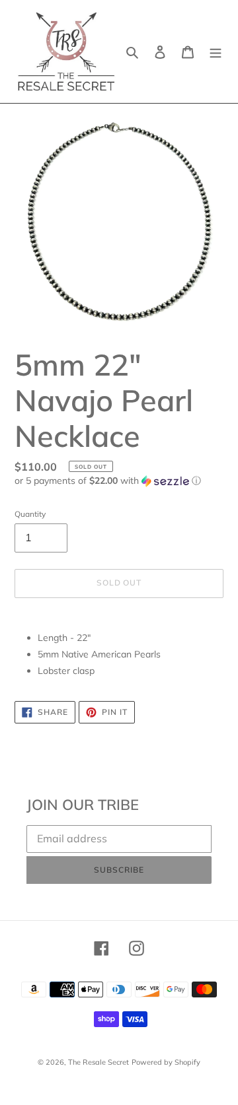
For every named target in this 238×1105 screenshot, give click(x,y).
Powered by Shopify (166, 1062)
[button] (108, 481)
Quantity (30, 514)
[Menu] (215, 51)
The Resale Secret (98, 1062)
